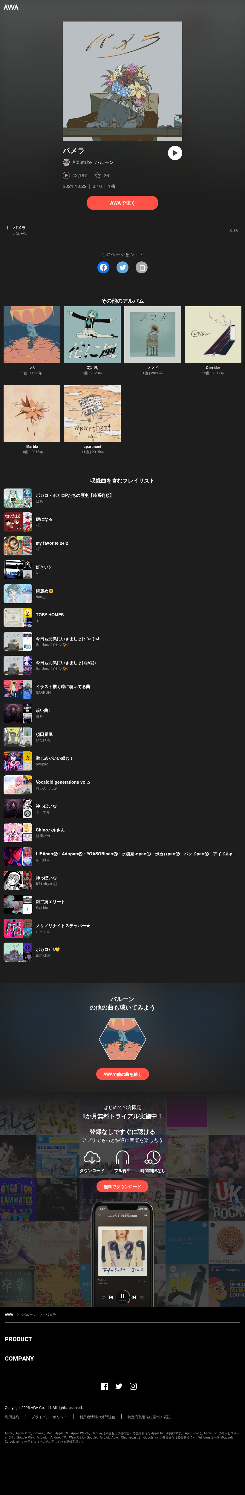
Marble (32, 446)
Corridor (213, 367)
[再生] (175, 153)
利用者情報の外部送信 (97, 1416)
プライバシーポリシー (49, 1416)
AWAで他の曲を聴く (122, 1074)
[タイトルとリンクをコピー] (142, 267)
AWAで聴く (122, 202)
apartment (92, 446)
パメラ (50, 1314)
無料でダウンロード (122, 1186)
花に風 (92, 367)
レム (32, 367)
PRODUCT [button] (18, 1339)
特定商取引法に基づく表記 (149, 1416)
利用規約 (12, 1416)
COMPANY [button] (19, 1358)
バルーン (104, 162)
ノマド (152, 367)
